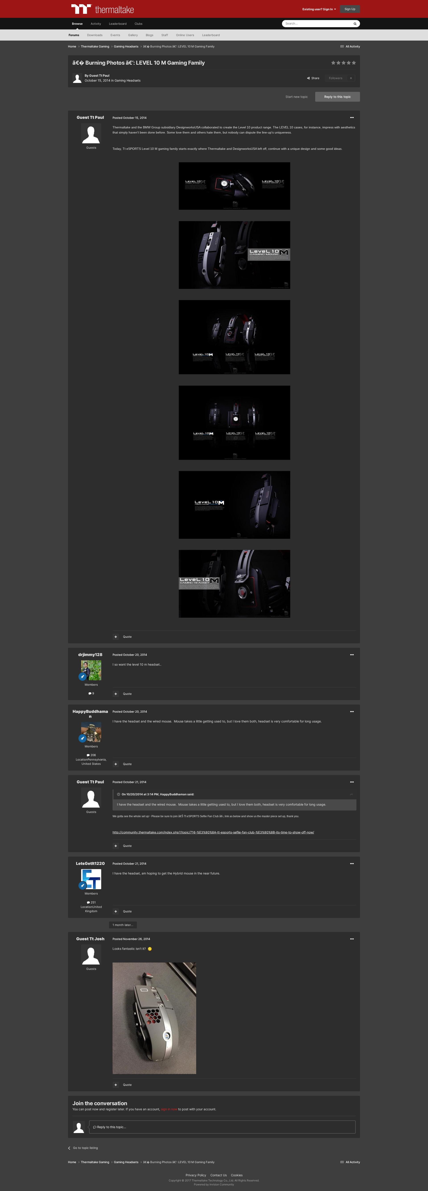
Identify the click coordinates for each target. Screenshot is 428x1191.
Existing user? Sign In (318, 9)
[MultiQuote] (116, 637)
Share (314, 78)
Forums (74, 35)
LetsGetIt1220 (90, 863)
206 (93, 755)
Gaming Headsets (127, 80)
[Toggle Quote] (119, 794)
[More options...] (352, 117)
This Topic (337, 23)
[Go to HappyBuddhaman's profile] (91, 732)
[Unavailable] (234, 186)
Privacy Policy (196, 1175)
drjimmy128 (90, 654)
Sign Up (350, 9)
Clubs (138, 23)
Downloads (95, 35)
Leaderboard (211, 35)
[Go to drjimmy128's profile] (91, 670)
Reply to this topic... (111, 1127)
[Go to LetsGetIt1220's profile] (91, 879)
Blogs (149, 35)
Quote (127, 636)
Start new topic (297, 97)
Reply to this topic (337, 97)
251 (93, 902)
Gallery (133, 35)
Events (115, 35)
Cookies (237, 1175)
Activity (96, 23)
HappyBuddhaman (90, 714)
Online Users (185, 35)
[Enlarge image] (150, 948)
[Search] (355, 23)
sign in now (169, 1109)
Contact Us (218, 1175)
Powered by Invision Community (214, 1184)
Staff (164, 35)
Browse (77, 23)
